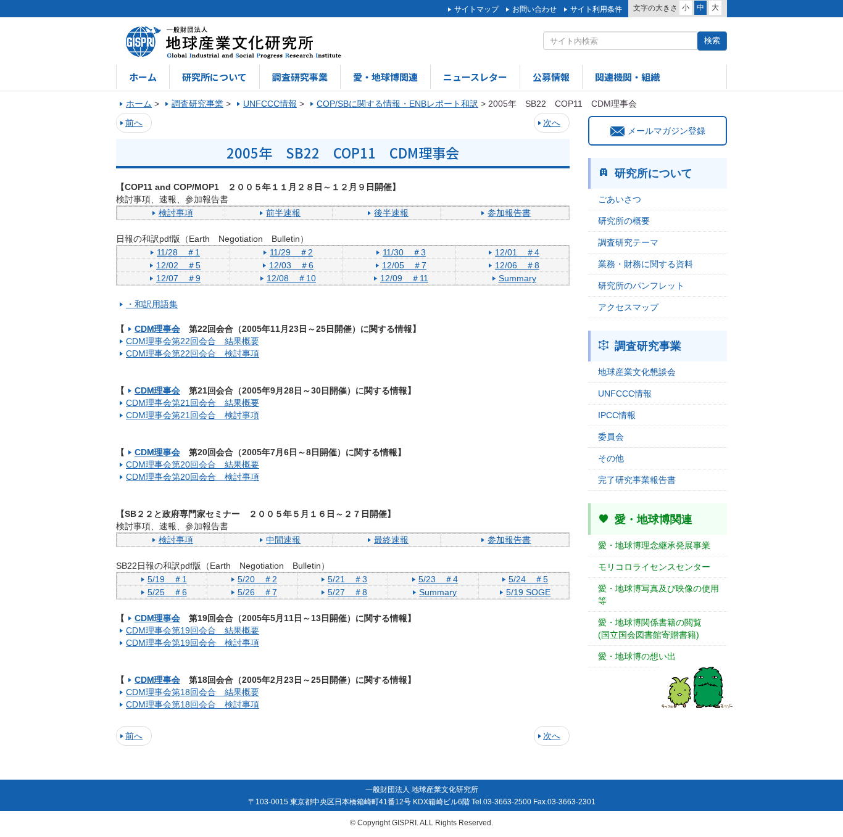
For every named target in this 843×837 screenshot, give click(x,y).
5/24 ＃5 (528, 579)
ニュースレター (475, 76)
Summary (517, 278)
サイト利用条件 (596, 9)
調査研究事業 (300, 76)
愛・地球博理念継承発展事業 (654, 545)
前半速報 (283, 213)
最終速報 (391, 540)
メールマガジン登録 (666, 131)
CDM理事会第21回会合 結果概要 (192, 403)
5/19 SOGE (528, 592)
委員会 (611, 437)
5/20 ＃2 (257, 579)
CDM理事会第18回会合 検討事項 (192, 704)
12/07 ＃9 (178, 278)
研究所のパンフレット (641, 286)
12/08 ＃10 (291, 278)
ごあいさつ (619, 199)
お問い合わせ (534, 9)
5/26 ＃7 (257, 592)
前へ (134, 123)
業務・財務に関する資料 (645, 264)
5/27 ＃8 (347, 592)
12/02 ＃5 (178, 265)
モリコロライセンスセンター (654, 567)
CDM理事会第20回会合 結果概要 (192, 464)
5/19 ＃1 (167, 579)
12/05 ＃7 (404, 265)
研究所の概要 (624, 221)
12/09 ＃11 (404, 278)
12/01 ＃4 (517, 252)
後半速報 (391, 213)
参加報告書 (509, 213)
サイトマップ (476, 9)
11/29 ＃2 (291, 252)
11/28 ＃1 (178, 252)
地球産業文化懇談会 (637, 372)
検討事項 (176, 213)
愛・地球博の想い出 (637, 656)
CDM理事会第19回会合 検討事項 (192, 643)
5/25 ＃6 (167, 592)
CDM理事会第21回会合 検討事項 (192, 415)
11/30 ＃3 (404, 252)
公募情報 (551, 76)
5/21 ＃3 (347, 579)
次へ (551, 123)
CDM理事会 (157, 329)
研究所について (214, 76)
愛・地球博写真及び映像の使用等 (658, 594)
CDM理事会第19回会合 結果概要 (192, 630)
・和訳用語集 (152, 304)
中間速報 (283, 540)
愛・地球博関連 (385, 76)
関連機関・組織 (627, 76)
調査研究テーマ (628, 242)
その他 (611, 458)
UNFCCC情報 (625, 393)
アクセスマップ (628, 307)
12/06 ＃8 (517, 265)
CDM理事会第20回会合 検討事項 (192, 477)
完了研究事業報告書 (637, 480)
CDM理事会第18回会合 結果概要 (192, 692)
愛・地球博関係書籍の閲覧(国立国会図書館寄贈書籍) (650, 628)
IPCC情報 (617, 415)
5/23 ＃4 (438, 579)
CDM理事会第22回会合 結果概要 (192, 341)
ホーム (143, 76)
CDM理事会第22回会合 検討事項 (192, 353)
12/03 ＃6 (291, 265)
